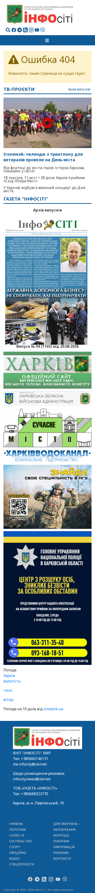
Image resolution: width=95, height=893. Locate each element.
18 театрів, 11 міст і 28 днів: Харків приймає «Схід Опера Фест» (44, 179)
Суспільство (20, 841)
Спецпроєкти (21, 864)
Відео (14, 858)
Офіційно (18, 852)
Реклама (61, 852)
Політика (17, 829)
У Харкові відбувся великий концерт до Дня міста (44, 189)
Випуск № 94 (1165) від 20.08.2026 (47, 346)
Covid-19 (16, 835)
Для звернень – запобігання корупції (66, 829)
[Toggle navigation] (47, 40)
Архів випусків (79, 89)
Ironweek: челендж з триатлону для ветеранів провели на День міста (43, 157)
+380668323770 (34, 793)
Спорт (14, 847)
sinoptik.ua (53, 708)
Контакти (62, 858)
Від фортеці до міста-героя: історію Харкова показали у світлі (43, 169)
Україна (16, 824)
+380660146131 (34, 758)
